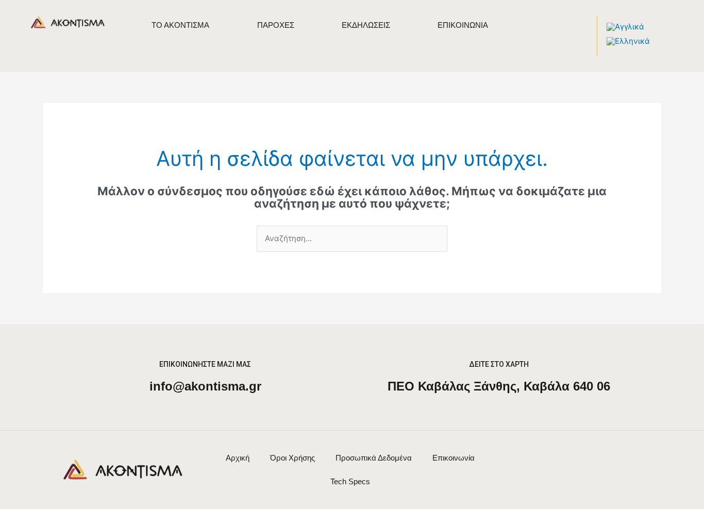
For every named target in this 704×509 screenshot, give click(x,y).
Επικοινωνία (463, 25)
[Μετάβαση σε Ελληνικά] (628, 41)
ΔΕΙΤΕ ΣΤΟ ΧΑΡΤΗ (499, 364)
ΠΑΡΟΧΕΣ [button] (275, 25)
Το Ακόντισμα (180, 25)
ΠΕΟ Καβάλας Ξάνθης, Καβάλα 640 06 (499, 386)
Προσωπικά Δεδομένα (374, 457)
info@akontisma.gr (205, 386)
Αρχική (237, 457)
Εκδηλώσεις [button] (366, 25)
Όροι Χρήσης (292, 457)
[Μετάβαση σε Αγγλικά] (625, 27)
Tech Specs (350, 481)
